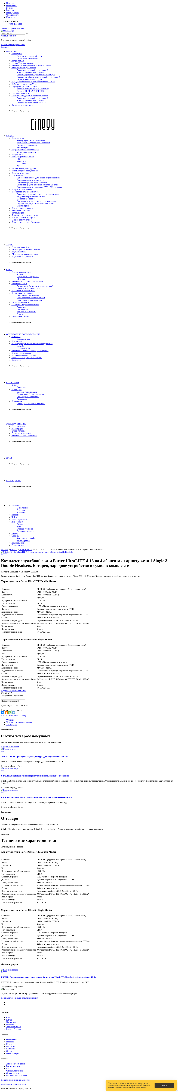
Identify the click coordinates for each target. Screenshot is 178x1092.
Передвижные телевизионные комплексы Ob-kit (33, 82)
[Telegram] (13, 712)
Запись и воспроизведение (23, 168)
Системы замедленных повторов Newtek (29, 96)
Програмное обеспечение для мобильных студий (38, 77)
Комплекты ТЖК (19, 284)
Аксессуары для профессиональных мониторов (38, 194)
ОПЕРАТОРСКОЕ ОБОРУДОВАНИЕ (23, 334)
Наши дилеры (12, 12)
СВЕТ (9, 270)
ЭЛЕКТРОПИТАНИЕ (16, 424)
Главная (4, 549)
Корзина (4, 47)
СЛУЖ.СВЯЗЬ (12, 382)
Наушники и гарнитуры (22, 256)
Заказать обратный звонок (12, 28)
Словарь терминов (25, 529)
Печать (4, 715)
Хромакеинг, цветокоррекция (24, 215)
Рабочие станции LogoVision (24, 84)
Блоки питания (18, 431)
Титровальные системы (22, 105)
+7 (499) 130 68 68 (14, 24)
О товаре (10, 720)
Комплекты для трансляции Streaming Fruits (31, 65)
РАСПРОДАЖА (13, 481)
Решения (10, 10)
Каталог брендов (13, 1029)
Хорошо (164, 1085)
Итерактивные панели (21, 189)
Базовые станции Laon (27, 392)
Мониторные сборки (26, 199)
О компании (11, 5)
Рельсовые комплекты (26, 312)
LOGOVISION (23, 348)
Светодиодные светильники (29, 300)
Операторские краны (21, 353)
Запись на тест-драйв (26, 538)
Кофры (20, 274)
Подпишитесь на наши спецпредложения (19, 998)
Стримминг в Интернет (27, 58)
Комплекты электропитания (24, 435)
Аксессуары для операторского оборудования (32, 343)
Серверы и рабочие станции (24, 86)
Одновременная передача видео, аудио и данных (38, 178)
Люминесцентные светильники (31, 298)
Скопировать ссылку (17, 715)
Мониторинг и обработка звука (25, 249)
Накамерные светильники (23, 291)
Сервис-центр (12, 15)
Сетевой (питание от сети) (28, 288)
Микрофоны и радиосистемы (24, 254)
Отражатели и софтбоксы (28, 277)
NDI (18, 159)
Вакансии (21, 510)
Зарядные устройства (21, 433)
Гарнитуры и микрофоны (28, 396)
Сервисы (15, 536)
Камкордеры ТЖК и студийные (31, 140)
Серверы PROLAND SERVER (30, 91)
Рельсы (20, 314)
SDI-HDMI (21, 164)
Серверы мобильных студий (29, 79)
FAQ (19, 526)
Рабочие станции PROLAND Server (32, 89)
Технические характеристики (19, 722)
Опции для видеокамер (27, 145)
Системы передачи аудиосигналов (32, 180)
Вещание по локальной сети (29, 56)
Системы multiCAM (20, 93)
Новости (10, 3)
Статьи (20, 524)
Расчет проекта (23, 540)
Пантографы (22, 309)
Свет (8, 1017)
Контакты (10, 17)
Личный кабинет (8, 36)
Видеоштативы (23, 339)
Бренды (9, 8)
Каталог (13, 549)
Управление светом (20, 302)
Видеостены (17, 154)
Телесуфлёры (17, 213)
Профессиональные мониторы (25, 192)
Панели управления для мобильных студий (36, 75)
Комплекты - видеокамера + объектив (33, 143)
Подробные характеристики (13, 690)
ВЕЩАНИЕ (11, 51)
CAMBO (20, 346)
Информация (17, 522)
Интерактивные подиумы (23, 217)
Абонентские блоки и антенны (30, 394)
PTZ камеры (22, 147)
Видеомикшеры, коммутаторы (25, 150)
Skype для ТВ (17, 61)
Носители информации (22, 208)
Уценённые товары (20, 316)
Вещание (10, 1024)
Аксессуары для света (21, 272)
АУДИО (9, 245)
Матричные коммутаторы (28, 152)
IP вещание (16, 54)
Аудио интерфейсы (20, 247)
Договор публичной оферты (13, 1084)
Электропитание (13, 1027)
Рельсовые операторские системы (26, 358)
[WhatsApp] (9, 712)
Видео (9, 1020)
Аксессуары (22, 307)
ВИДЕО (10, 136)
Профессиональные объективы (25, 222)
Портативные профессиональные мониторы (36, 201)
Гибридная (16, 389)
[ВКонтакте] (2, 712)
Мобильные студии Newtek (23, 68)
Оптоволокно (17, 175)
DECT (14, 385)
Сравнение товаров (25, 531)
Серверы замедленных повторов (31, 103)
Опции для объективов (22, 220)
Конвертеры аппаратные (22, 157)
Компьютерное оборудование (24, 171)
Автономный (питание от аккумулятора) (35, 286)
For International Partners (16, 1075)
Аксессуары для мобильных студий (32, 70)
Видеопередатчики (20, 173)
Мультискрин (23, 206)
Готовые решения (19, 519)
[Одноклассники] (6, 712)
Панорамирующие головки (23, 355)
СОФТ (9, 458)
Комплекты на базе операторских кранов (29, 351)
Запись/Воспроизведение (22, 63)
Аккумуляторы (18, 426)
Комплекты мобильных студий (30, 72)
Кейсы (14, 517)
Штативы (21, 279)
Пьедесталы (17, 341)
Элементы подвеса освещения (25, 305)
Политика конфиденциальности (15, 1080)
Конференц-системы (20, 210)
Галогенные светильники (28, 295)
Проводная (16, 401)
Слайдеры (16, 360)
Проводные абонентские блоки (31, 403)
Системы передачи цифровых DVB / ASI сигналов (39, 187)
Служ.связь (11, 1022)
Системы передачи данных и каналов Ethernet (37, 185)
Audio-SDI (21, 161)
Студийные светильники (22, 293)
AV (18, 166)
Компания (15, 505)
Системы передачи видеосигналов (32, 182)
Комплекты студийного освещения (27, 281)
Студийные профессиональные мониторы (35, 203)
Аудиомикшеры (18, 252)
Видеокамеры (17, 138)
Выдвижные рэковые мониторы (31, 196)
